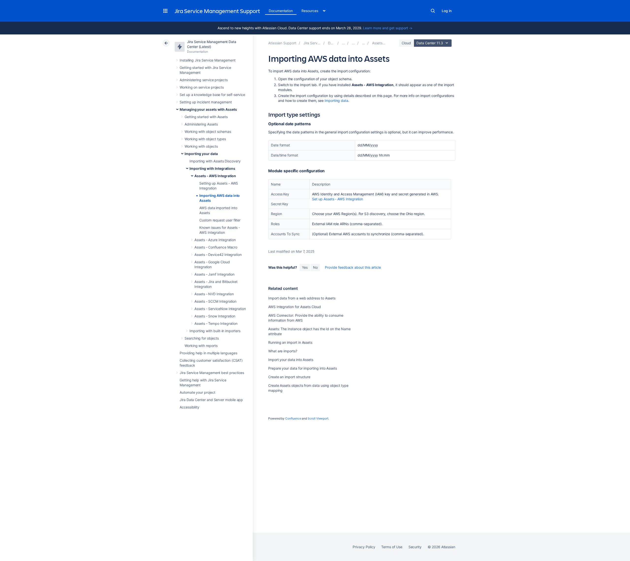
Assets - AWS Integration (215, 176)
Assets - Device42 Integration (218, 254)
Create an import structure (289, 377)
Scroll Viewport (318, 418)
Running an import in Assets (290, 342)
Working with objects (201, 146)
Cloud (406, 43)
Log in (447, 11)
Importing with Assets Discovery (215, 161)
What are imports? (282, 351)
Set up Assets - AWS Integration (337, 199)
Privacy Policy (364, 547)
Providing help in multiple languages (208, 353)
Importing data (336, 100)
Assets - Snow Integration (214, 316)
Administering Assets (201, 124)
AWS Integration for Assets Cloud (294, 307)
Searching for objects (202, 338)
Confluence (293, 418)
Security (415, 547)
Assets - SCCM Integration (215, 301)
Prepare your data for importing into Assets (302, 368)
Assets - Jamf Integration (214, 274)
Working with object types (205, 139)
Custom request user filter (219, 220)
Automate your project (197, 392)
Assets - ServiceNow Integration (220, 309)
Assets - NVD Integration (214, 294)
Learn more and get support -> (387, 28)
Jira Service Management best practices (212, 373)
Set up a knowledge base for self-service (212, 95)
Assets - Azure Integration (215, 240)
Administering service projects (204, 80)
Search (433, 11)
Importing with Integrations (212, 168)
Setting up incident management (206, 102)
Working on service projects (202, 87)
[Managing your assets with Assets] (343, 43)
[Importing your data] (353, 43)
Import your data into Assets (290, 360)
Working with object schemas (208, 131)
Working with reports (201, 345)
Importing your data (201, 154)
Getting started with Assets (206, 117)
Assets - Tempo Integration (215, 323)
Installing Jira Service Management (208, 60)
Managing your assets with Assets (208, 109)
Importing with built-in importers (214, 331)
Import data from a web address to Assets (301, 298)
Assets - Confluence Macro (215, 247)
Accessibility (189, 407)
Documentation (281, 11)
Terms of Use (391, 547)
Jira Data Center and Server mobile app (211, 400)
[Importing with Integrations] (363, 43)
